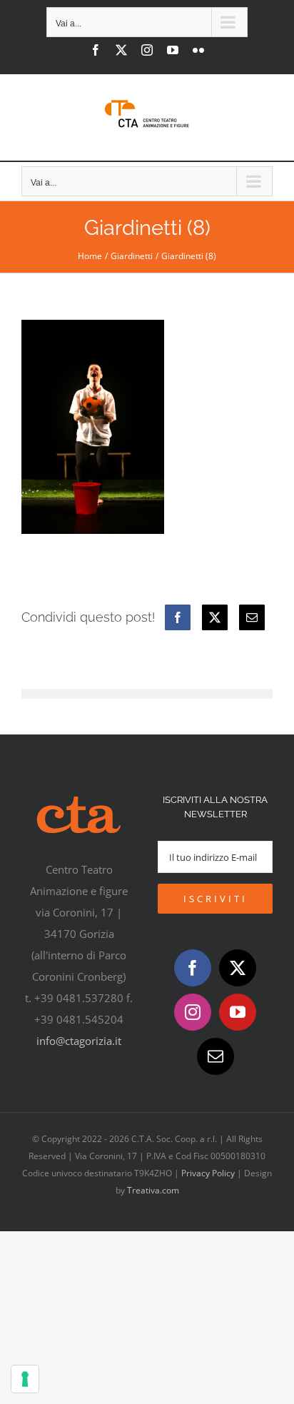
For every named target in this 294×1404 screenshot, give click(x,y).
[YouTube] (237, 1012)
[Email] (251, 617)
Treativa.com (153, 1190)
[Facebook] (177, 617)
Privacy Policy (208, 1173)
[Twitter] (237, 967)
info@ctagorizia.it (78, 1041)
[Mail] (215, 1056)
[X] (214, 617)
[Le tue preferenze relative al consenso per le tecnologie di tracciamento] (25, 1379)
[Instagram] (192, 1012)
